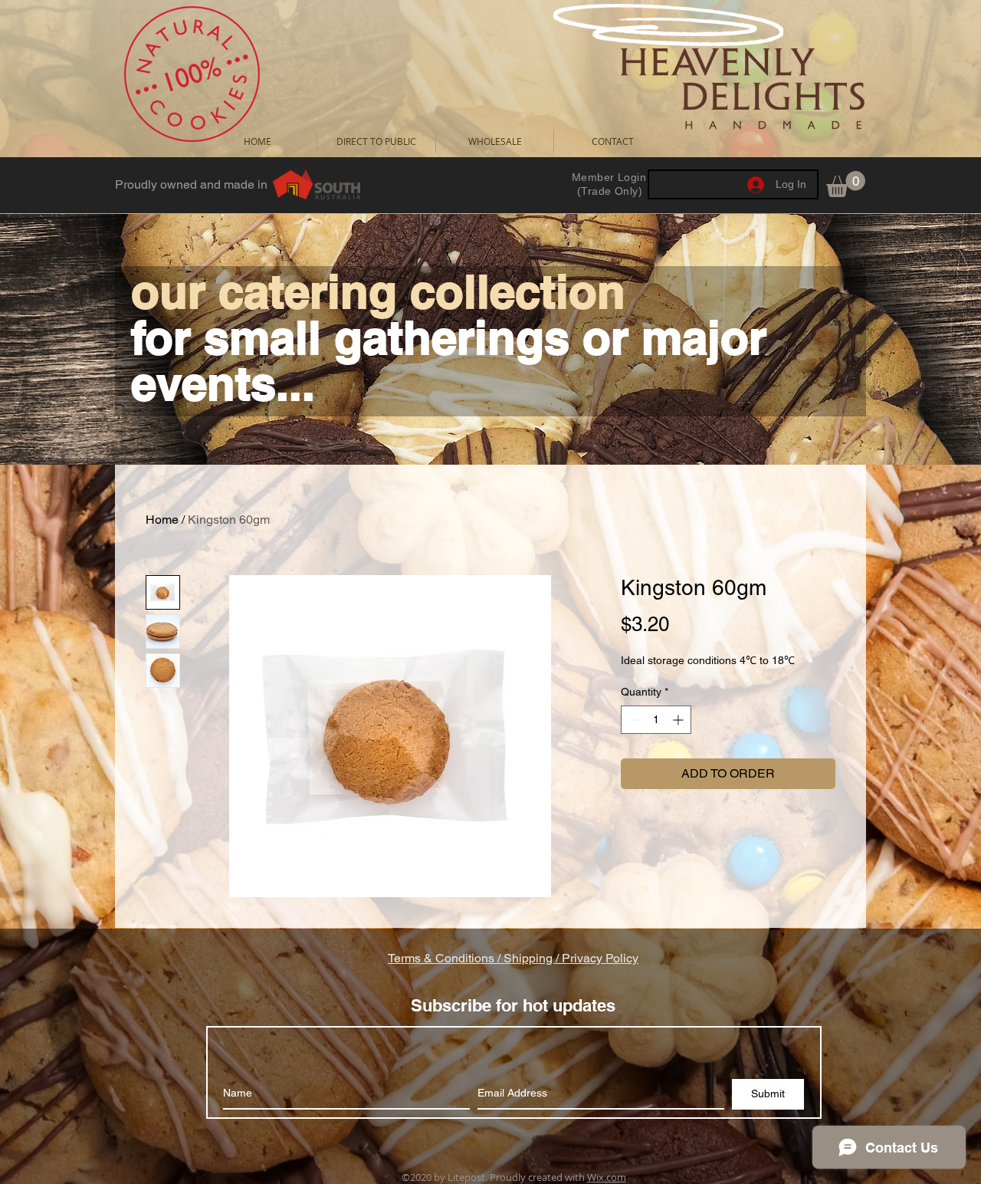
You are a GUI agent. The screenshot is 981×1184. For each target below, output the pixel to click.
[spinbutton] (656, 719)
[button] (845, 184)
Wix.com (606, 1177)
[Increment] (679, 719)
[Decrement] (632, 719)
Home (162, 519)
